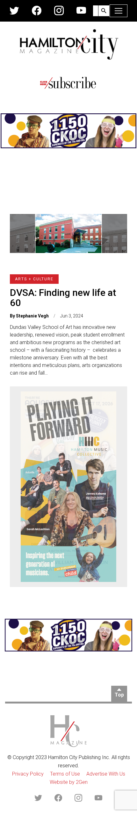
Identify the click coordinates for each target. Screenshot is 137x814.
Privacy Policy (28, 774)
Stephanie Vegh (32, 315)
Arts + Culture (34, 279)
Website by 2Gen (69, 782)
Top (119, 695)
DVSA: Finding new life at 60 (63, 297)
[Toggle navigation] (118, 10)
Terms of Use (65, 774)
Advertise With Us (105, 774)
